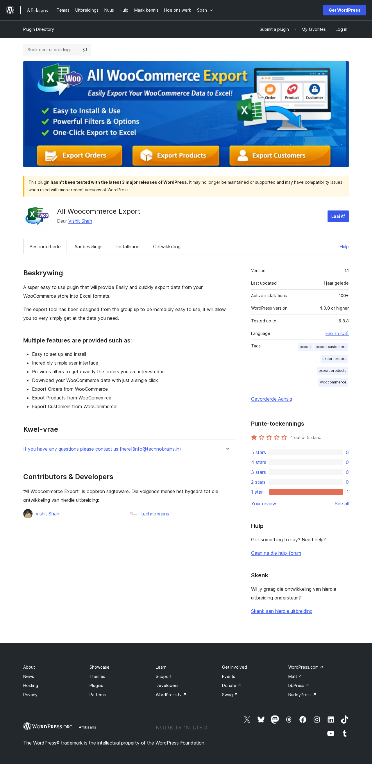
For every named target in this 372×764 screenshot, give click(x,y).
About (29, 667)
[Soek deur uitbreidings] (85, 50)
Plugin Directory (38, 29)
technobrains (155, 514)
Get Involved (234, 667)
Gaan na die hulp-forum (276, 553)
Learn (161, 667)
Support (163, 676)
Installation (128, 246)
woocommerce (333, 382)
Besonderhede (45, 246)
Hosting (30, 685)
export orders (334, 358)
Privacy (30, 694)
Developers (167, 685)
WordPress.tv (171, 694)
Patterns (98, 694)
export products (332, 370)
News (28, 676)
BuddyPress (302, 694)
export (305, 346)
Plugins (96, 685)
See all (342, 503)
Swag (230, 694)
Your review (263, 503)
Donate (231, 685)
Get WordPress (345, 10)
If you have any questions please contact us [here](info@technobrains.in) (102, 449)
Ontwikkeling (166, 246)
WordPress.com (305, 667)
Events (228, 676)
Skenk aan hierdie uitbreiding (281, 611)
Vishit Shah (80, 221)
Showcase (100, 667)
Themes (97, 676)
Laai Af (338, 216)
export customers (331, 346)
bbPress (298, 685)
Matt (295, 676)
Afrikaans (87, 727)
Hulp (344, 246)
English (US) (337, 333)
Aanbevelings (88, 246)
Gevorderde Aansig (271, 399)
